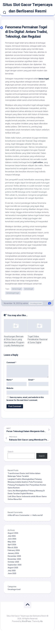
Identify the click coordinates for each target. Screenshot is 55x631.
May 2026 (12, 542)
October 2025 (13, 562)
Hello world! (37, 515)
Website (10, 388)
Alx (41, 621)
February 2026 (14, 550)
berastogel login (12, 293)
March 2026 (13, 547)
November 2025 (14, 559)
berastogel (28, 289)
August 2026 (13, 533)
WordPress (26, 621)
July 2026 (12, 536)
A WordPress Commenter (19, 515)
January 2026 (13, 553)
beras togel (44, 78)
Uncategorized (36, 303)
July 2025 (12, 571)
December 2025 (14, 556)
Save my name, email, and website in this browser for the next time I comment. (25, 398)
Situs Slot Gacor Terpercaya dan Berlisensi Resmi (27, 7)
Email (31, 380)
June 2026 (12, 539)
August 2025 (13, 568)
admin (25, 303)
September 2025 (14, 565)
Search (10, 452)
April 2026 (12, 545)
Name (10, 380)
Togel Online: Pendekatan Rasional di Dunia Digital (37, 339)
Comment (11, 362)
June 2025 (12, 573)
